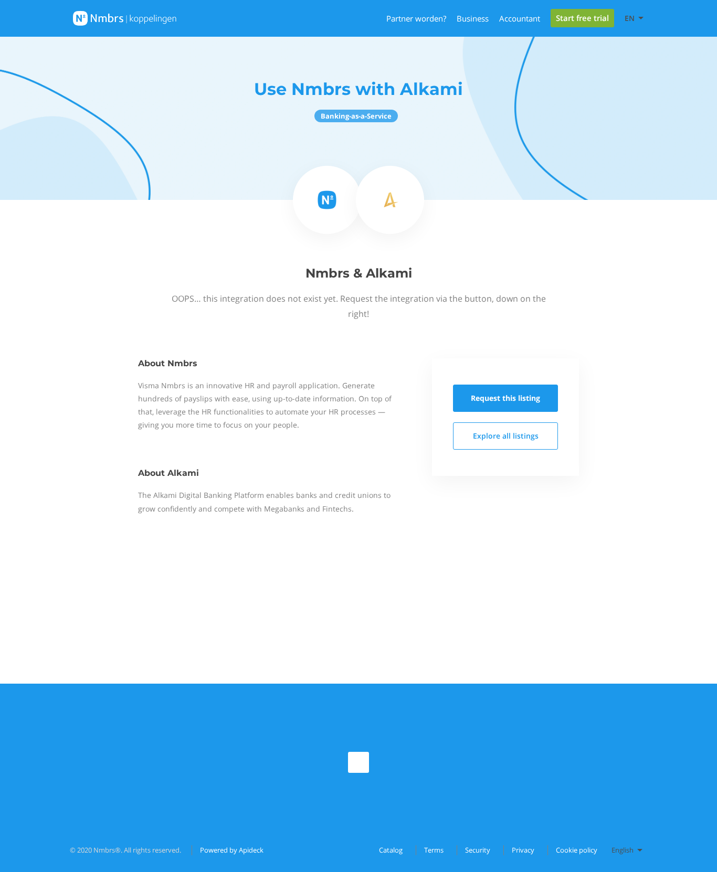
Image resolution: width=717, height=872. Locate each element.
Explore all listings (506, 436)
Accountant (519, 18)
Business (473, 18)
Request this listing (505, 398)
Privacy (523, 850)
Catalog (391, 850)
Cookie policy (576, 850)
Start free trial (582, 18)
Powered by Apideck (231, 850)
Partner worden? (416, 18)
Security (477, 850)
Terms (434, 850)
